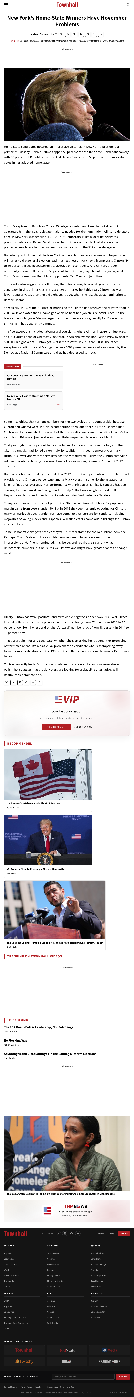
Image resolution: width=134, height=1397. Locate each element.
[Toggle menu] (6, 4)
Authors (7, 1286)
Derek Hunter (96, 1259)
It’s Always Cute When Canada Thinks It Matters (33, 803)
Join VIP (124, 1233)
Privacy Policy (26, 1387)
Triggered (8, 1306)
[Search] (128, 4)
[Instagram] (64, 1233)
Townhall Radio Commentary (17, 1323)
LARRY (6, 1300)
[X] (58, 1233)
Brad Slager (96, 1270)
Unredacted (9, 1312)
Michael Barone (39, 34)
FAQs (112, 1233)
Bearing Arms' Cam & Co (15, 1317)
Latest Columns (10, 1264)
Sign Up (123, 1376)
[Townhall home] (15, 1233)
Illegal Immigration (55, 1281)
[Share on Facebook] (81, 34)
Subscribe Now (83, 727)
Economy (51, 1270)
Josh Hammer (97, 1281)
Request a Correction (55, 1387)
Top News (8, 1253)
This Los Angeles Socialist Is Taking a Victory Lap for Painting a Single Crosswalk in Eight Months (61, 1194)
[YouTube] (78, 1233)
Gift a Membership (99, 1306)
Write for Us (52, 1323)
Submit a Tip (53, 1317)
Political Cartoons (11, 1275)
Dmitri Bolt (11, 947)
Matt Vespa (11, 873)
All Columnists (97, 1286)
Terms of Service (10, 1387)
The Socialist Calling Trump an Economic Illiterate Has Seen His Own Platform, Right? (55, 943)
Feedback (39, 1387)
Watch (6, 1270)
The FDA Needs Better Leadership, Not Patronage (38, 1027)
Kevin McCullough (98, 1264)
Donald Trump (53, 1264)
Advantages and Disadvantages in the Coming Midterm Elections (50, 1054)
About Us (51, 1300)
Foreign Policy (53, 1275)
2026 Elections (53, 1253)
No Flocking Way (15, 1040)
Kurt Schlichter (13, 807)
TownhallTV (9, 1281)
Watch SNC (95, 1317)
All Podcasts (9, 1328)
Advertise (51, 1306)
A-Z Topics (53, 1246)
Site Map (70, 1387)
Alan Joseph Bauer (99, 1275)
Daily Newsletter (98, 1312)
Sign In (101, 1233)
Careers (50, 1312)
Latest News (9, 1259)
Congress (51, 1259)
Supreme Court (54, 1286)
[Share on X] (67, 34)
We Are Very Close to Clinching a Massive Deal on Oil (36, 869)
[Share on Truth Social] (74, 34)
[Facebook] (71, 1233)
